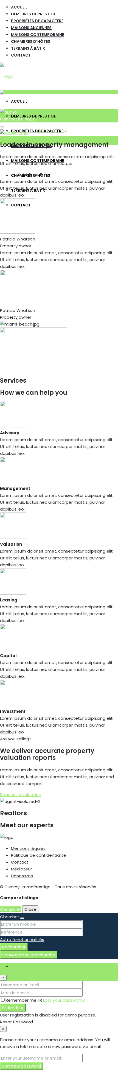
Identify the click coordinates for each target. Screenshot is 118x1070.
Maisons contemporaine (37, 34)
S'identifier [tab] (21, 966)
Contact (21, 55)
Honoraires (22, 876)
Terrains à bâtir (28, 48)
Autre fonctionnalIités (22, 939)
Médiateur (21, 869)
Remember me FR (24, 1000)
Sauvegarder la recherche (28, 955)
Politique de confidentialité (38, 855)
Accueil (19, 7)
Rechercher (14, 947)
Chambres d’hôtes (30, 41)
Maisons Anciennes (31, 27)
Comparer (10, 909)
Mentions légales (28, 848)
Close (30, 909)
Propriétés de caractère (37, 21)
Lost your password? (64, 1000)
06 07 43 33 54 (53, 119)
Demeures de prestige (33, 14)
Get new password (21, 1066)
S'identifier (13, 1007)
